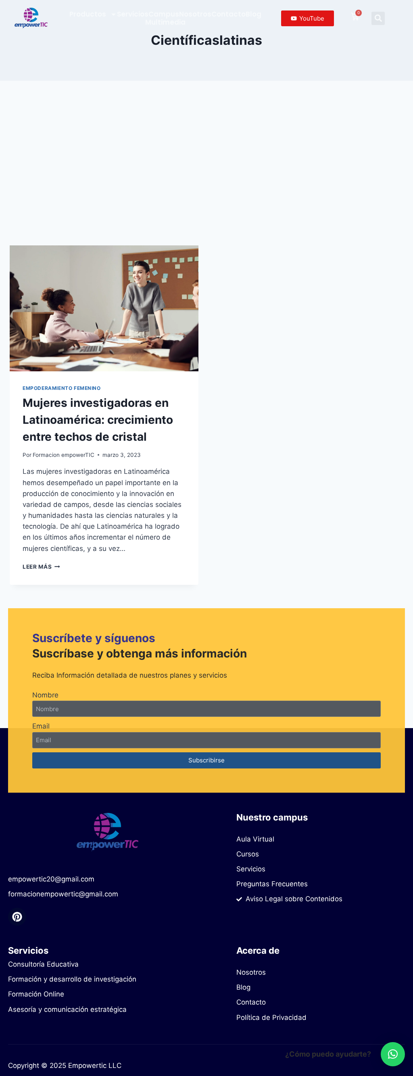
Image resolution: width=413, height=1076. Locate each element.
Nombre (45, 695)
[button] (378, 18)
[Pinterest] (17, 917)
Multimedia (165, 22)
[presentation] (104, 308)
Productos (87, 14)
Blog (253, 14)
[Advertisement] (206, 169)
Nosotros (195, 14)
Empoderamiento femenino (62, 388)
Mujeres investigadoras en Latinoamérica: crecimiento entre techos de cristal (98, 420)
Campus (163, 14)
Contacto (228, 14)
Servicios (132, 14)
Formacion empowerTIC (63, 455)
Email (41, 726)
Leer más (41, 566)
